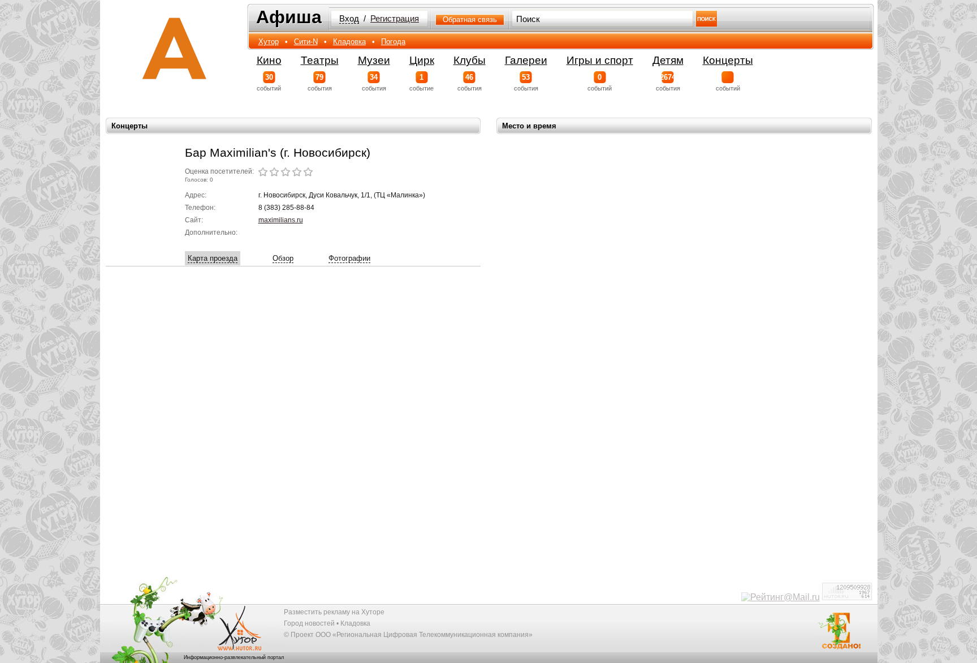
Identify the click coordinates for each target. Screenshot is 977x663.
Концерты (728, 60)
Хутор (268, 41)
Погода (393, 41)
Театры (320, 60)
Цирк (421, 60)
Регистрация (394, 18)
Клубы (469, 60)
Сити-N (306, 41)
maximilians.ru (280, 220)
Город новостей (309, 623)
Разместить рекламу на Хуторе (334, 612)
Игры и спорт (600, 60)
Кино (269, 60)
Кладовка (349, 41)
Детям (668, 60)
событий (269, 82)
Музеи (374, 60)
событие (421, 82)
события (320, 82)
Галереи (526, 60)
